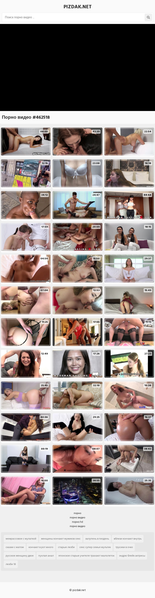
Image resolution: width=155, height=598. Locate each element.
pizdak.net (78, 7)
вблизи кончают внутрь (128, 538)
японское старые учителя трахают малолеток (86, 555)
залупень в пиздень (97, 538)
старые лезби (66, 547)
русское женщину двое (20, 555)
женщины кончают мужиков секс (61, 538)
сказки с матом (15, 547)
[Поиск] (148, 17)
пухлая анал (46, 555)
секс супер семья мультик (95, 547)
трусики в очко (124, 547)
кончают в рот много (41, 547)
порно (77, 513)
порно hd (77, 522)
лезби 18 (11, 564)
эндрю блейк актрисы (132, 555)
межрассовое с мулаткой (21, 538)
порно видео (77, 517)
